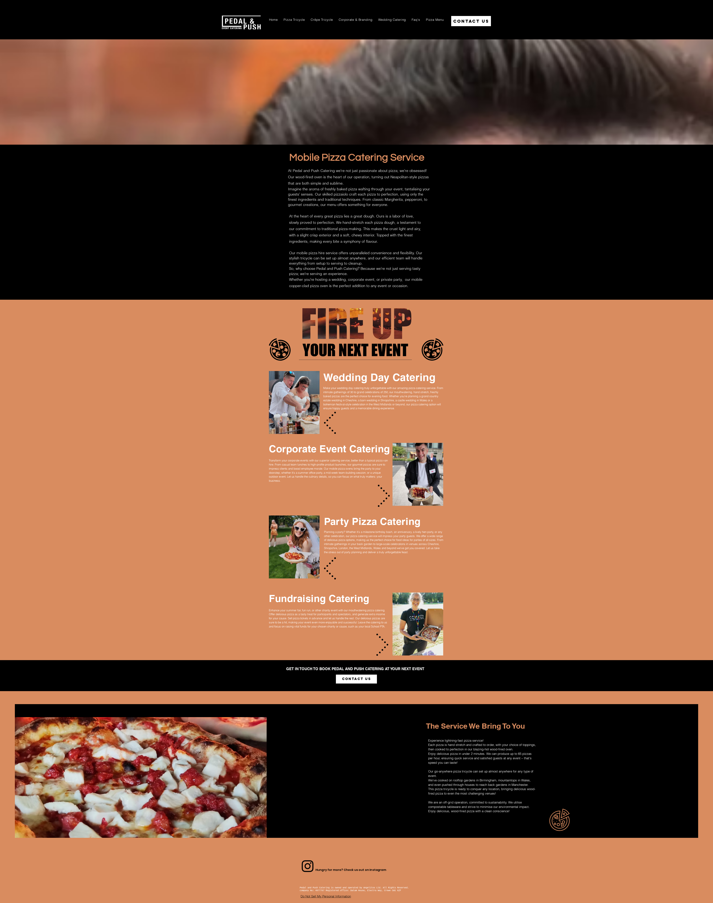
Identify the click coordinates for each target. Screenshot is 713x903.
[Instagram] (307, 866)
